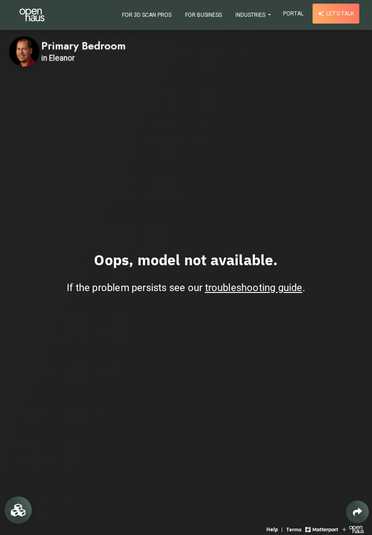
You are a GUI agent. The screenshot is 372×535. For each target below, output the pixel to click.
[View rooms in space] (18, 510)
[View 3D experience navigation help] (275, 529)
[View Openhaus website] (353, 529)
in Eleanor (58, 58)
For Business (203, 15)
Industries (251, 15)
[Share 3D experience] (357, 512)
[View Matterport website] (321, 529)
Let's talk (339, 13)
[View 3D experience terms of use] (294, 529)
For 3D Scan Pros (146, 15)
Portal (293, 13)
